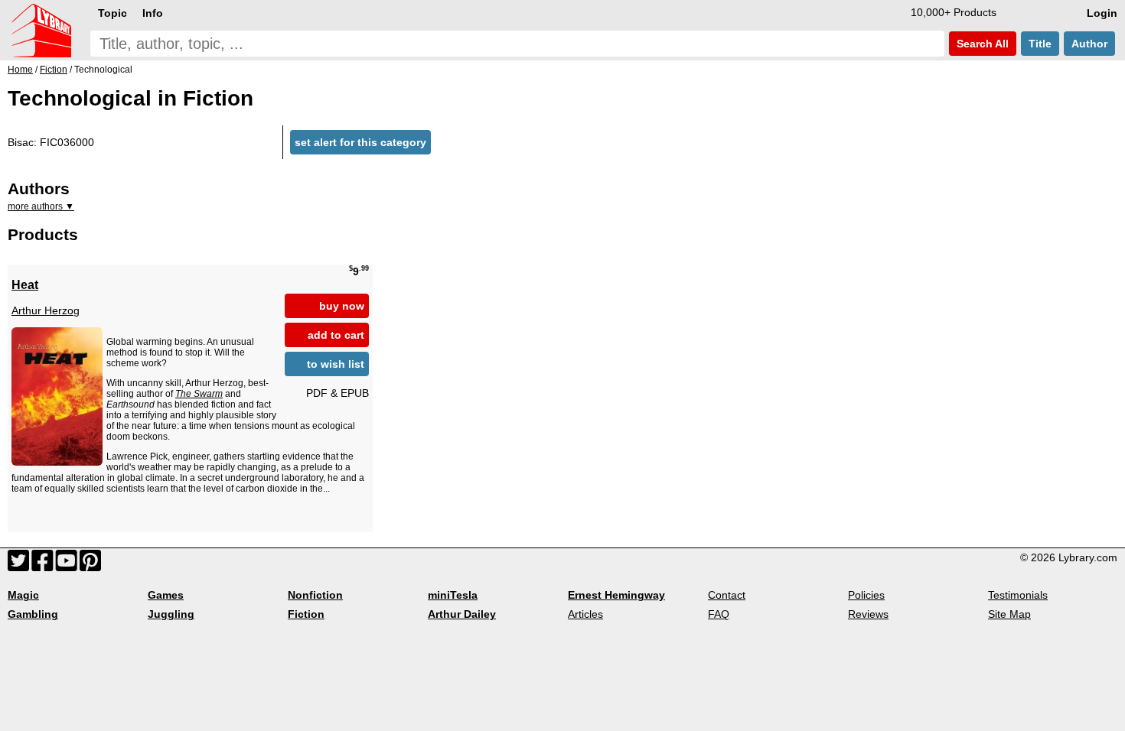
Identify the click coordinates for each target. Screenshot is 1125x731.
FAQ (718, 614)
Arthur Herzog (45, 310)
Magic (23, 595)
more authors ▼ (41, 206)
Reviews (868, 614)
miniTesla (453, 595)
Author (1089, 43)
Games (166, 595)
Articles (585, 614)
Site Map (1009, 614)
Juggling (171, 614)
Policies (866, 595)
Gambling (33, 614)
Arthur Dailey (462, 614)
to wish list (335, 364)
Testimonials (1018, 595)
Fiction (306, 614)
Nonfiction (315, 595)
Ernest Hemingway (616, 595)
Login (1102, 13)
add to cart (336, 335)
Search (981, 43)
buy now (341, 306)
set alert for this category (360, 142)
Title (1040, 43)
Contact (726, 595)
